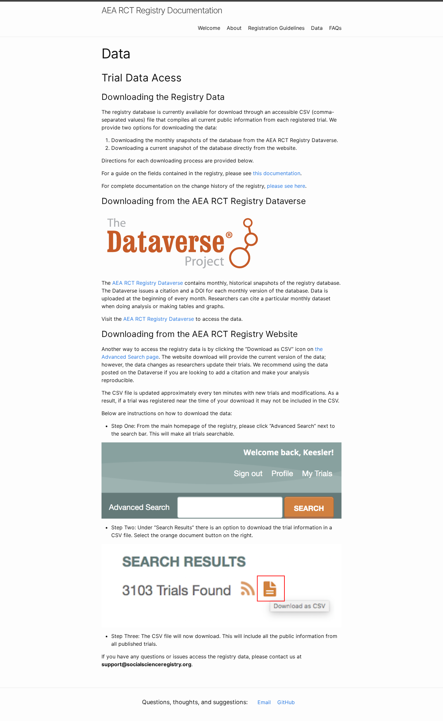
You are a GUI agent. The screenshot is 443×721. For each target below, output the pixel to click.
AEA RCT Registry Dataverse (147, 283)
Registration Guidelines (276, 28)
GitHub (286, 702)
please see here (286, 186)
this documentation (276, 173)
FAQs (335, 28)
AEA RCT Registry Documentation (162, 10)
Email (264, 702)
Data (317, 28)
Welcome (209, 28)
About (234, 28)
